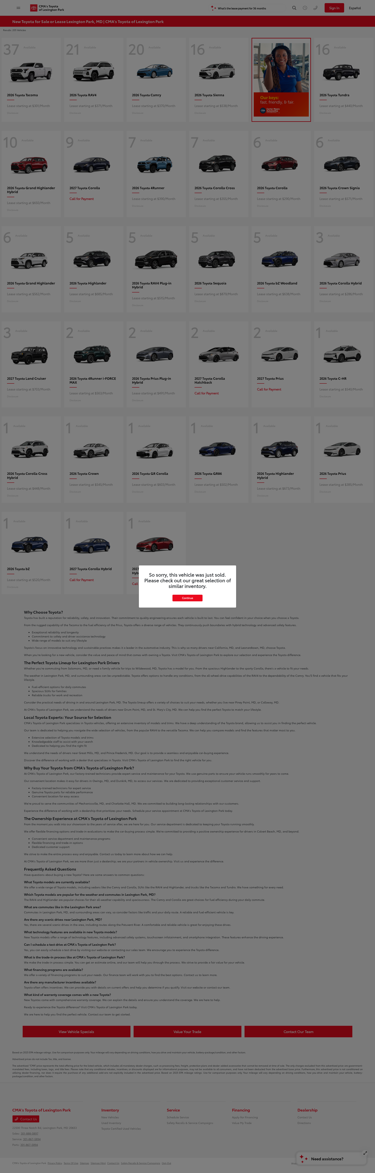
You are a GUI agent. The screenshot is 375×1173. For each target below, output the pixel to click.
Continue (187, 598)
